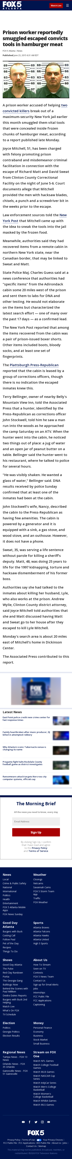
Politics (6, 895)
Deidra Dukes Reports (15, 995)
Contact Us (39, 980)
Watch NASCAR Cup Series (44, 1077)
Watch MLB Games (43, 1071)
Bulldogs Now (10, 984)
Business (38, 1035)
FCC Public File (41, 996)
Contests (38, 972)
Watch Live (56, 5)
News (19, 50)
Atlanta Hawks (41, 935)
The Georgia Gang (12, 980)
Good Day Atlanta (10, 925)
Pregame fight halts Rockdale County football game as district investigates (22, 763)
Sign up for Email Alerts (45, 984)
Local (6, 879)
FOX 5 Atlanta (9, 50)
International (9, 891)
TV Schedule (9, 1014)
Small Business (41, 1043)
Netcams (38, 883)
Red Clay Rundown (13, 972)
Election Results (11, 1035)
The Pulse (8, 968)
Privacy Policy (39, 848)
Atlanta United (41, 939)
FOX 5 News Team (43, 976)
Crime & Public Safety (14, 883)
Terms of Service (38, 851)
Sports (38, 923)
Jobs (35, 988)
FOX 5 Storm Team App (43, 893)
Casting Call (9, 935)
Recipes (7, 947)
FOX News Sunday (13, 914)
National (7, 887)
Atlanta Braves (41, 927)
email (48, 1122)
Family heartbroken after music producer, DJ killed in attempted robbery (26, 733)
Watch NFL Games (43, 1060)
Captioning (39, 1004)
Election (9, 1023)
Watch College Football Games (45, 1066)
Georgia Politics (11, 1031)
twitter (36, 1122)
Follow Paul (9, 939)
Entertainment (10, 903)
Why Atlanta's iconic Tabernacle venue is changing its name (24, 748)
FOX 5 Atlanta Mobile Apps (14, 909)
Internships (39, 992)
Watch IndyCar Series (44, 1082)
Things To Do (10, 951)
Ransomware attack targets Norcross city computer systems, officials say (25, 778)
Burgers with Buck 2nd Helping (15, 1001)
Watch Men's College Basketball (44, 1088)
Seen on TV (39, 968)
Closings (37, 879)
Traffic (36, 898)
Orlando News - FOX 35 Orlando (14, 1065)
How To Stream (42, 964)
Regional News (14, 1052)
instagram (42, 1122)
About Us (40, 960)
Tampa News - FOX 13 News (15, 1058)
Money (38, 1023)
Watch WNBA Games (44, 1100)
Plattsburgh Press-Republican (34, 365)
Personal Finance (42, 1027)
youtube (23, 1122)
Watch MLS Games (43, 1104)
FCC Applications (42, 1000)
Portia (6, 976)
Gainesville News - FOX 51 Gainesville (15, 1072)
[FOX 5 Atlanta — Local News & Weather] (12, 5)
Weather (39, 875)
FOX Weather (40, 902)
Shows (7, 960)
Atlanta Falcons (41, 931)
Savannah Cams (42, 887)
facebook (29, 1122)
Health (6, 899)
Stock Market (40, 1039)
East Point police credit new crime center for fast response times (26, 718)
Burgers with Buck (12, 931)
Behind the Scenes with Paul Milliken (15, 990)
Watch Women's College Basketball (43, 1095)
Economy (38, 1031)
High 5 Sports (40, 943)
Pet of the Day (11, 943)
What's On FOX (11, 1010)
